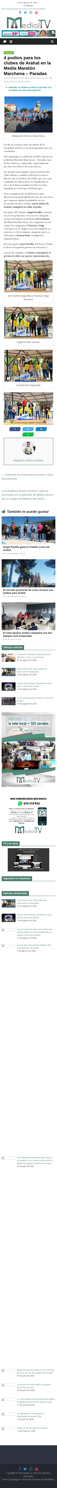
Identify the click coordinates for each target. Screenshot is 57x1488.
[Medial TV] (5, 42)
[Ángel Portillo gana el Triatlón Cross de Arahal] (28, 518)
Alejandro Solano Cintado (38, 78)
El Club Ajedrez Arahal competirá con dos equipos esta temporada (27, 634)
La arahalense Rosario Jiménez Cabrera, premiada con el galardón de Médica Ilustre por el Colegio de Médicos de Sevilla (27, 494)
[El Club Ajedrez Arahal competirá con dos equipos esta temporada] (28, 603)
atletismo (13, 81)
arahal (6, 81)
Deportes (9, 53)
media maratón (24, 81)
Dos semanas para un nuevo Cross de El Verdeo (23, 8)
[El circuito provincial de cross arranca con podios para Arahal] (28, 560)
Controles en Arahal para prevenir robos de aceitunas (27, 476)
